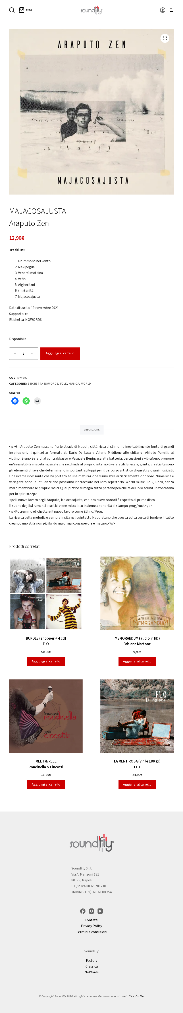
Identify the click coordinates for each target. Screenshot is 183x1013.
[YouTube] (100, 911)
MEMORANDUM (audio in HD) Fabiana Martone (137, 641)
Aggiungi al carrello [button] (46, 661)
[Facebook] (82, 911)
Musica (74, 384)
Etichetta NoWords (43, 384)
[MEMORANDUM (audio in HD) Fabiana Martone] (137, 593)
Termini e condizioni (91, 931)
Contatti (91, 920)
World (86, 384)
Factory (91, 960)
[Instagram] (91, 911)
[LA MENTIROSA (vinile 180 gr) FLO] (137, 716)
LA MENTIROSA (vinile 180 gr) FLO (137, 764)
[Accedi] (162, 10)
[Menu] (172, 10)
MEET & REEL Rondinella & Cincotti (46, 764)
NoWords (92, 972)
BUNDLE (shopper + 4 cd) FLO (46, 641)
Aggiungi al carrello (60, 353)
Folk (63, 384)
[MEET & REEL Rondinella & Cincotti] (46, 716)
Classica (91, 966)
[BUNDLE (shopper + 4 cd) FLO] (46, 593)
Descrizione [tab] (92, 430)
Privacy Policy (91, 925)
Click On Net (136, 996)
